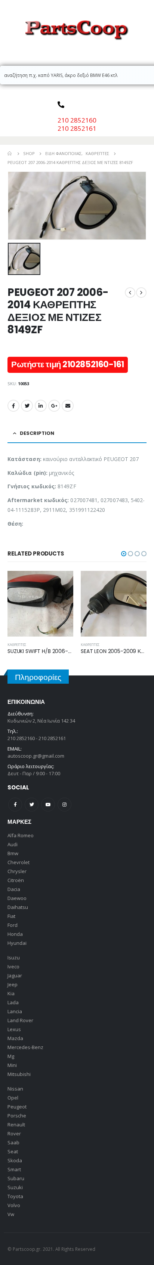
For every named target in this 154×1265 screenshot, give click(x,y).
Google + (54, 406)
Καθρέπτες (16, 644)
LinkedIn (41, 406)
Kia (11, 993)
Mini (12, 1065)
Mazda (15, 1038)
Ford (12, 925)
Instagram (64, 804)
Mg (10, 1056)
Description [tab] (37, 433)
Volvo (13, 1205)
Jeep (12, 984)
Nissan (15, 1088)
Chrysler (17, 871)
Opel (12, 1097)
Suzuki (15, 1187)
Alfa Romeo (20, 835)
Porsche (16, 1115)
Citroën (15, 880)
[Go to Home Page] (10, 153)
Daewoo (17, 898)
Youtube (48, 804)
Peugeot (17, 1106)
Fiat (11, 916)
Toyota (15, 1196)
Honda (15, 934)
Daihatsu (17, 907)
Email (68, 406)
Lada (13, 1002)
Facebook (13, 406)
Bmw (12, 853)
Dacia (13, 889)
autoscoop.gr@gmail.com (35, 755)
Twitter (27, 406)
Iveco (13, 966)
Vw (10, 1214)
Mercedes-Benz (25, 1047)
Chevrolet (18, 862)
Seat (12, 1151)
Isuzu (13, 957)
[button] (123, 553)
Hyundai (17, 943)
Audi (12, 844)
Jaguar (14, 975)
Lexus (14, 1029)
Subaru (15, 1178)
